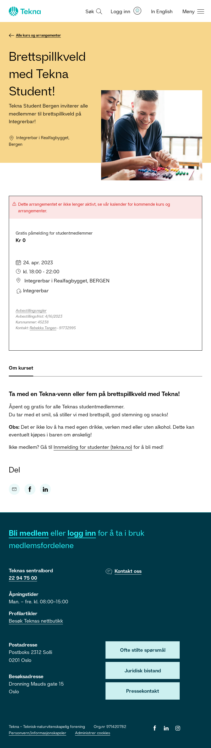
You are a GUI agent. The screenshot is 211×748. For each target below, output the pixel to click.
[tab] (21, 370)
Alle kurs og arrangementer (38, 35)
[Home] (24, 11)
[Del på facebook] (29, 489)
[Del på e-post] (14, 489)
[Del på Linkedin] (45, 489)
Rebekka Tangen (43, 328)
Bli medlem (29, 532)
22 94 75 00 (23, 578)
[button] (93, 11)
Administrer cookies (92, 732)
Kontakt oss (128, 571)
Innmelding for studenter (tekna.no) (93, 447)
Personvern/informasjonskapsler (37, 732)
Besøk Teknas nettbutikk (36, 621)
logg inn (82, 532)
